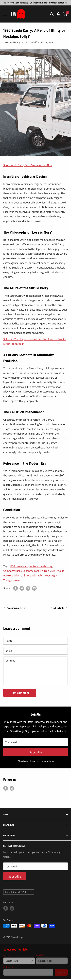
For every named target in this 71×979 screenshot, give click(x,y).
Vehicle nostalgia (47, 575)
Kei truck (45, 570)
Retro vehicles (11, 575)
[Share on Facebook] (15, 588)
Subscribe (35, 752)
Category (8, 967)
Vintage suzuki (11, 580)
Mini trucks (57, 570)
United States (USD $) (15, 892)
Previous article (16, 608)
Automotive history (41, 566)
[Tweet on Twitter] (28, 588)
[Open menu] (5, 14)
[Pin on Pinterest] (21, 588)
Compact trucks (12, 570)
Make (6, 955)
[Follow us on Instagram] (12, 788)
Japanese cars (31, 570)
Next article (57, 608)
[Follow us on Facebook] (5, 788)
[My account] (58, 14)
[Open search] (52, 14)
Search (61, 972)
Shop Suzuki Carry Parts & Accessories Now (27, 165)
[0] (65, 14)
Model (39, 955)
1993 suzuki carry (11, 42)
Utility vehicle (28, 575)
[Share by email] (34, 588)
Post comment (20, 693)
